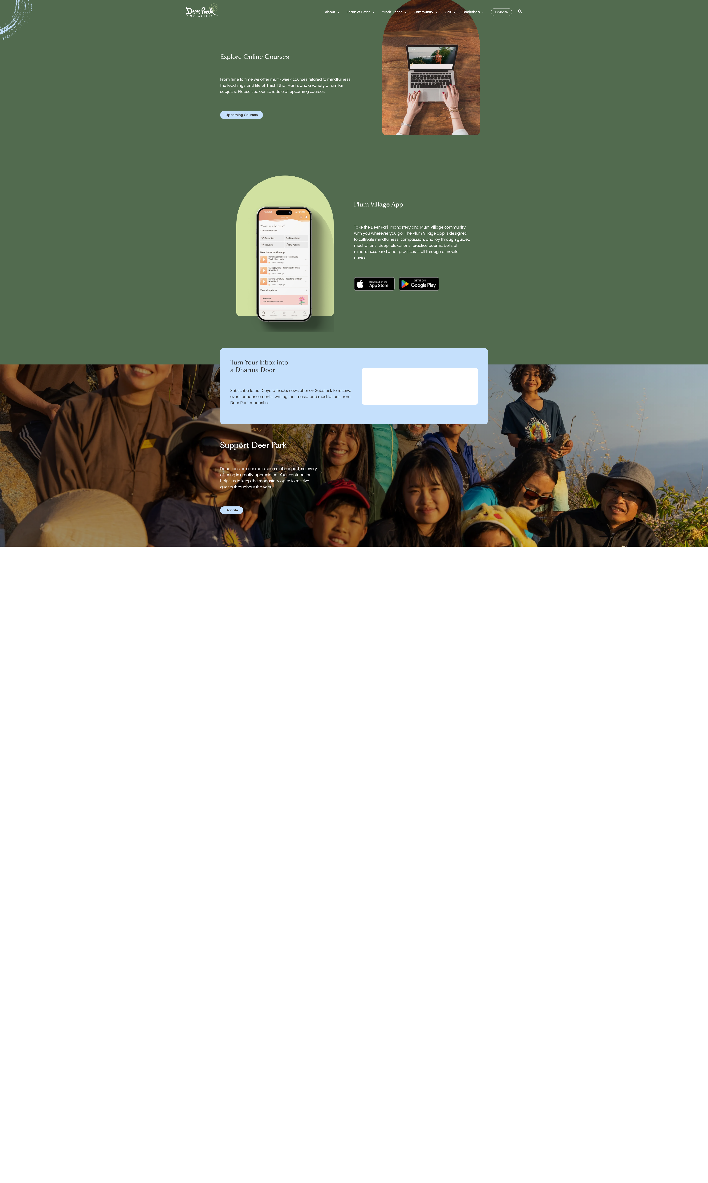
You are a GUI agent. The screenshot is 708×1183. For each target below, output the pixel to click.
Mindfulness (392, 12)
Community (423, 12)
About (330, 12)
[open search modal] (520, 12)
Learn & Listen (359, 12)
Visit (447, 12)
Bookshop (471, 12)
